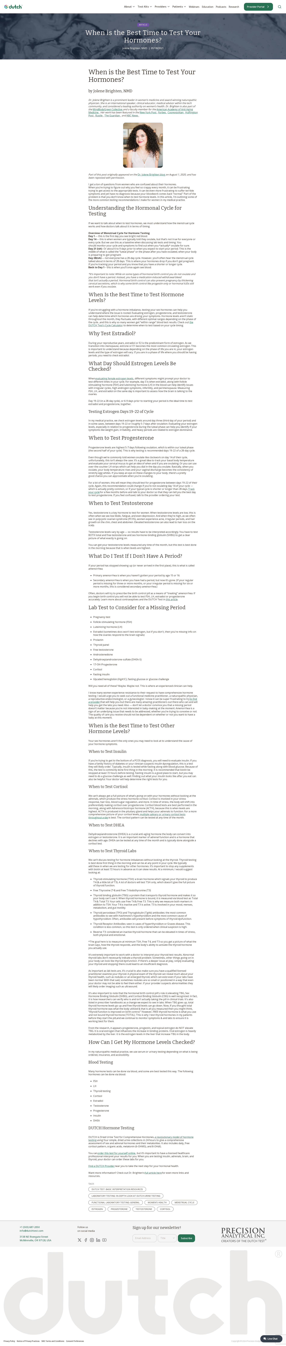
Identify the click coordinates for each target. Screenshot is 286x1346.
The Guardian (112, 115)
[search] (279, 7)
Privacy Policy (9, 1341)
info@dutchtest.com (31, 1230)
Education (207, 6)
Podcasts (221, 6)
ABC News (133, 115)
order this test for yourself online (117, 1153)
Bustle (99, 115)
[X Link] (79, 1240)
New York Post (148, 112)
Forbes (162, 112)
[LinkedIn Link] (98, 1240)
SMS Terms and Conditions (52, 1341)
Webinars (194, 6)
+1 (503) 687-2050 (30, 1227)
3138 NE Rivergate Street (34, 1236)
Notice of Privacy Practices (28, 1341)
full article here (153, 1172)
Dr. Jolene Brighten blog (152, 174)
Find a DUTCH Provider (101, 1166)
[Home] (14, 7)
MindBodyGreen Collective (108, 109)
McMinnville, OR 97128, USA (35, 1240)
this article (172, 599)
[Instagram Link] (92, 1240)
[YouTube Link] (104, 1240)
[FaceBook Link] (86, 1240)
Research (234, 6)
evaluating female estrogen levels (114, 378)
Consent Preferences (75, 1341)
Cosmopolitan (176, 112)
